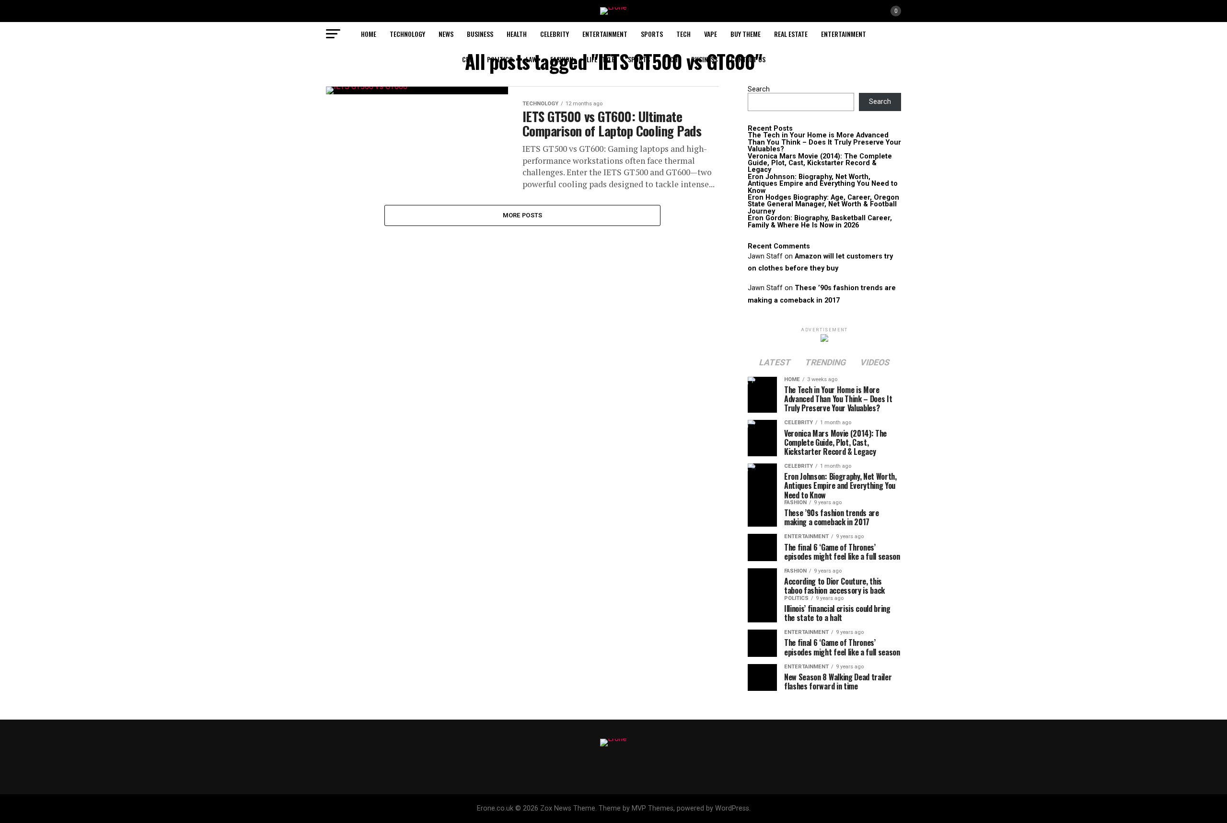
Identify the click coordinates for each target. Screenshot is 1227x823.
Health (517, 34)
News (446, 34)
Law (531, 59)
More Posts (523, 215)
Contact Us (748, 59)
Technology (407, 34)
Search (759, 89)
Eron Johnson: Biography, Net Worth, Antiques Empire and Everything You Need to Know (823, 184)
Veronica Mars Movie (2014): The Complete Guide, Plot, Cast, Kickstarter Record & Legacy (820, 163)
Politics (499, 59)
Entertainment (604, 34)
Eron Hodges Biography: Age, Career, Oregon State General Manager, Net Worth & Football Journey (823, 204)
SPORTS (652, 34)
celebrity (554, 34)
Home (368, 34)
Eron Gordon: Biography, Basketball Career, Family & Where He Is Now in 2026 (820, 221)
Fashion (561, 59)
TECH (683, 34)
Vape (710, 34)
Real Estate (791, 34)
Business (480, 34)
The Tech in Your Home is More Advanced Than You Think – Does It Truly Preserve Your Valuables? (824, 142)
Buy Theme (745, 34)
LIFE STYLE (600, 59)
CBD (468, 59)
